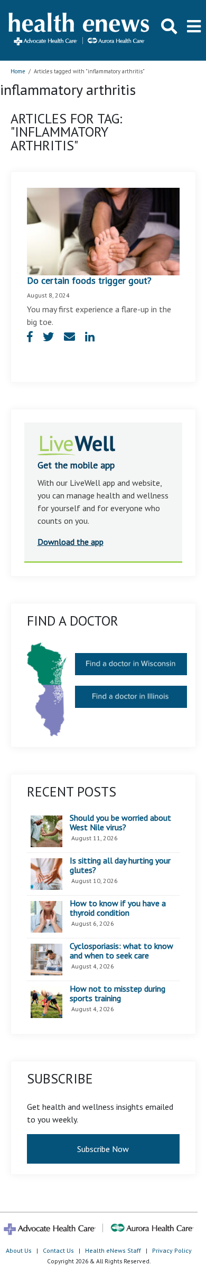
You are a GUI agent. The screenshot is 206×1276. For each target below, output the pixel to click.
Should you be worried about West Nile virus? (120, 822)
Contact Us (58, 1250)
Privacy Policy (172, 1250)
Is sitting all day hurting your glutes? (120, 865)
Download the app (71, 541)
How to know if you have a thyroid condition (118, 908)
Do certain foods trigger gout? (89, 280)
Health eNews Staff (113, 1250)
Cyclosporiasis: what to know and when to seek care (121, 951)
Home (18, 71)
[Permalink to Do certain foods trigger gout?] (103, 230)
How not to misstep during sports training (117, 993)
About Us (19, 1250)
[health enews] (79, 30)
